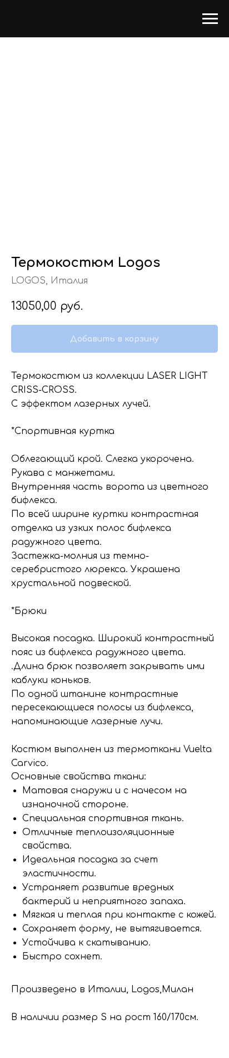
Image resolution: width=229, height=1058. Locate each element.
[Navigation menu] (210, 19)
